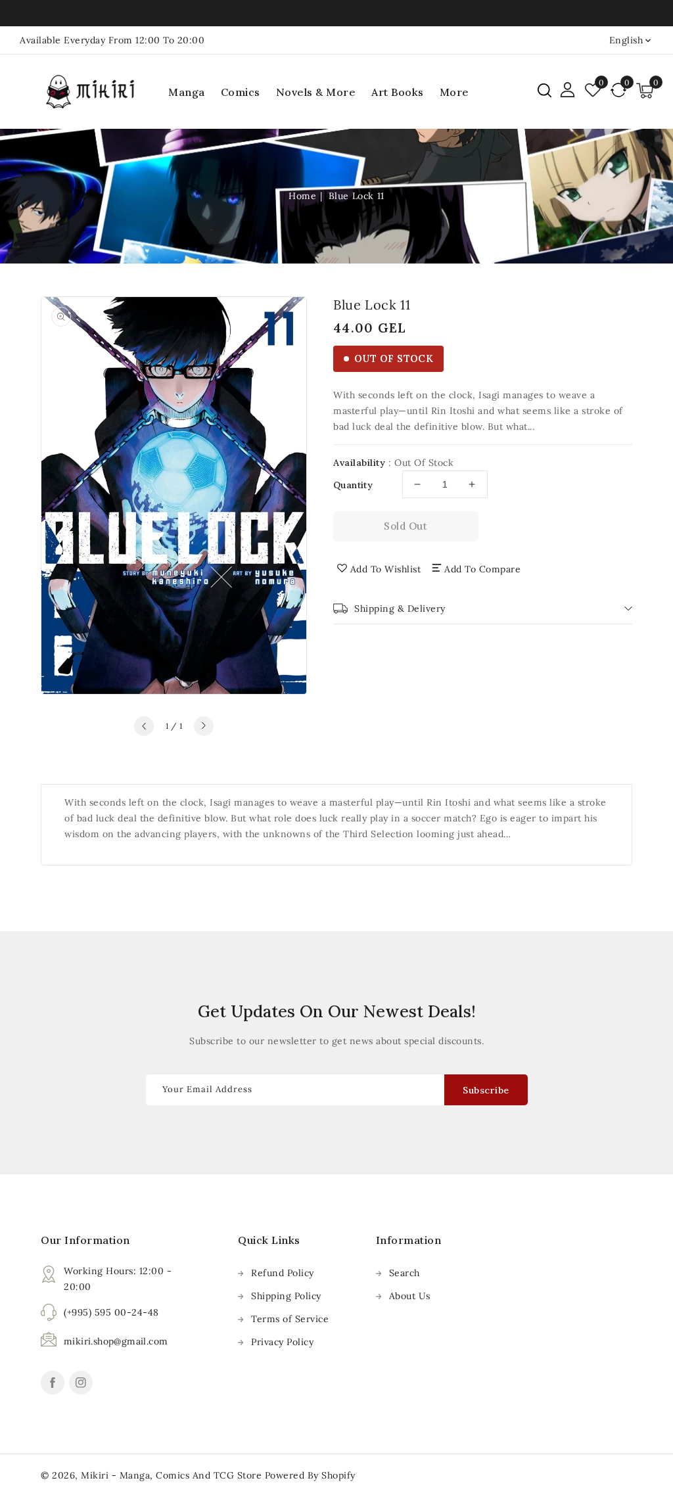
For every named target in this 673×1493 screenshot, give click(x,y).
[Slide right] (204, 726)
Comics (240, 92)
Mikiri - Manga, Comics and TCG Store (173, 1475)
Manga (186, 92)
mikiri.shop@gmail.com (116, 1341)
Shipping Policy (286, 1296)
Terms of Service (290, 1319)
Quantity (353, 485)
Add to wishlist (385, 569)
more (454, 92)
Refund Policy (282, 1273)
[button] (544, 90)
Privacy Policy (282, 1342)
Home (302, 196)
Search (404, 1273)
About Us (409, 1296)
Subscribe (486, 1090)
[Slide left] (144, 726)
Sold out (405, 526)
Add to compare (482, 569)
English (626, 40)
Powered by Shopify (310, 1475)
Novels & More (316, 92)
